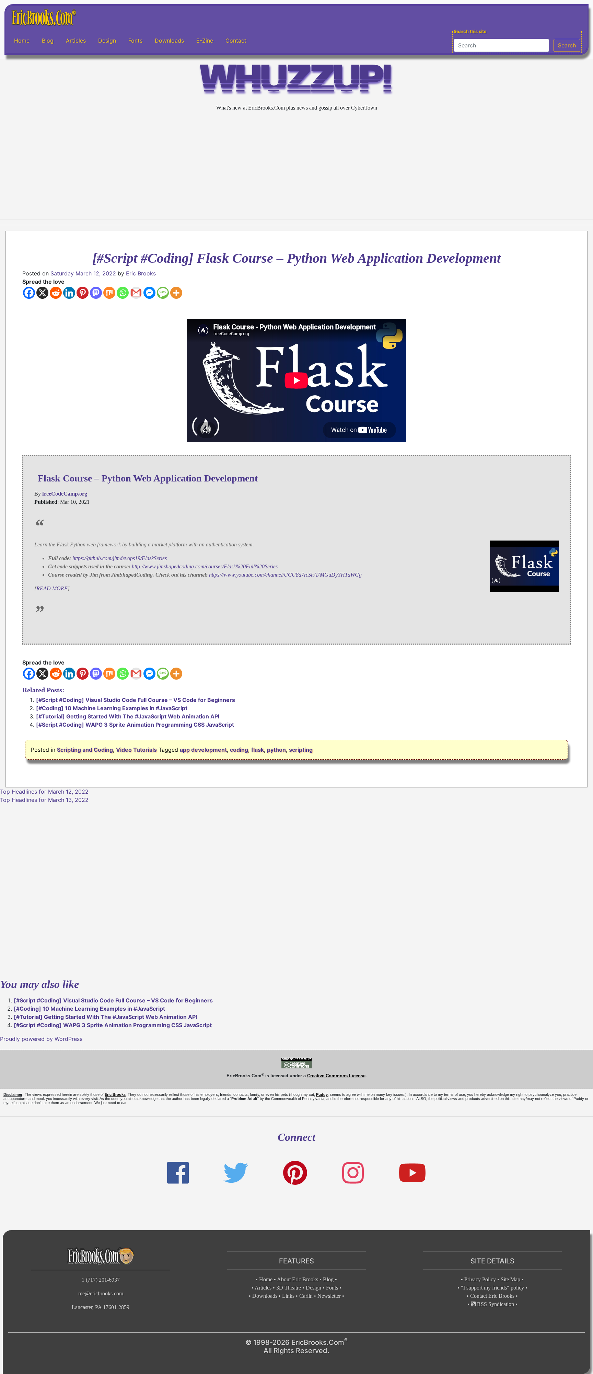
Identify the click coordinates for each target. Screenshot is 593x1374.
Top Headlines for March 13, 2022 (44, 799)
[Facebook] (29, 293)
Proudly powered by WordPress (41, 1038)
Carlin (306, 1296)
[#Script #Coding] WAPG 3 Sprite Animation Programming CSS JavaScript (135, 724)
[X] (42, 293)
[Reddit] (56, 293)
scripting (301, 749)
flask (257, 749)
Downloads (169, 40)
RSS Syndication (495, 1304)
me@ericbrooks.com (100, 1293)
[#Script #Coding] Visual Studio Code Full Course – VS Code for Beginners (135, 699)
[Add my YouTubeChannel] (412, 1173)
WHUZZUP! (296, 81)
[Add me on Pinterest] (295, 1173)
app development (203, 749)
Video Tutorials (136, 749)
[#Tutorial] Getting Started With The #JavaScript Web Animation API (127, 716)
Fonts (135, 40)
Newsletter (329, 1296)
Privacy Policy (480, 1279)
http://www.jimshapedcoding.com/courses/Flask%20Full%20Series (205, 566)
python (276, 749)
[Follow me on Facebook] (178, 1173)
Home (22, 40)
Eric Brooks (141, 273)
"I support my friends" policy (492, 1288)
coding (239, 749)
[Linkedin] (69, 293)
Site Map (510, 1279)
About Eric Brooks (297, 1279)
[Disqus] (296, 890)
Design (107, 40)
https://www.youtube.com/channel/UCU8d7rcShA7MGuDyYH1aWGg (285, 575)
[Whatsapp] (123, 293)
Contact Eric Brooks (492, 1296)
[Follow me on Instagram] (353, 1173)
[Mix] (109, 293)
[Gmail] (136, 293)
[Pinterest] (83, 293)
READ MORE (52, 588)
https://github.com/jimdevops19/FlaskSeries (119, 558)
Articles (76, 40)
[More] (176, 293)
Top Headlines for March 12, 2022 (44, 791)
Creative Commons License (336, 1075)
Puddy (322, 1094)
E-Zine (204, 40)
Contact (235, 40)
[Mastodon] (96, 293)
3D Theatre (288, 1288)
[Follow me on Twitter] (236, 1173)
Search (567, 45)
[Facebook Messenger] (149, 293)
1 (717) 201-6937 (101, 1280)
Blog (48, 40)
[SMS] (163, 293)
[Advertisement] (296, 165)
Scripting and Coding (85, 749)
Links (288, 1296)
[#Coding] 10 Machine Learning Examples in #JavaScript (111, 708)
